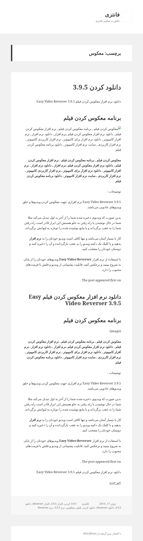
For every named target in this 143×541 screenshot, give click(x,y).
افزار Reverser (41, 503)
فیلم (79, 507)
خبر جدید (115, 482)
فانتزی (112, 14)
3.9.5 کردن (70, 503)
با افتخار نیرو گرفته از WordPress (102, 533)
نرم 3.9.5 (60, 507)
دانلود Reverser (105, 507)
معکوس (70, 507)
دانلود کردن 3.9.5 (97, 87)
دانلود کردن (89, 507)
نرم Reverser (45, 507)
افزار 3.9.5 (57, 503)
